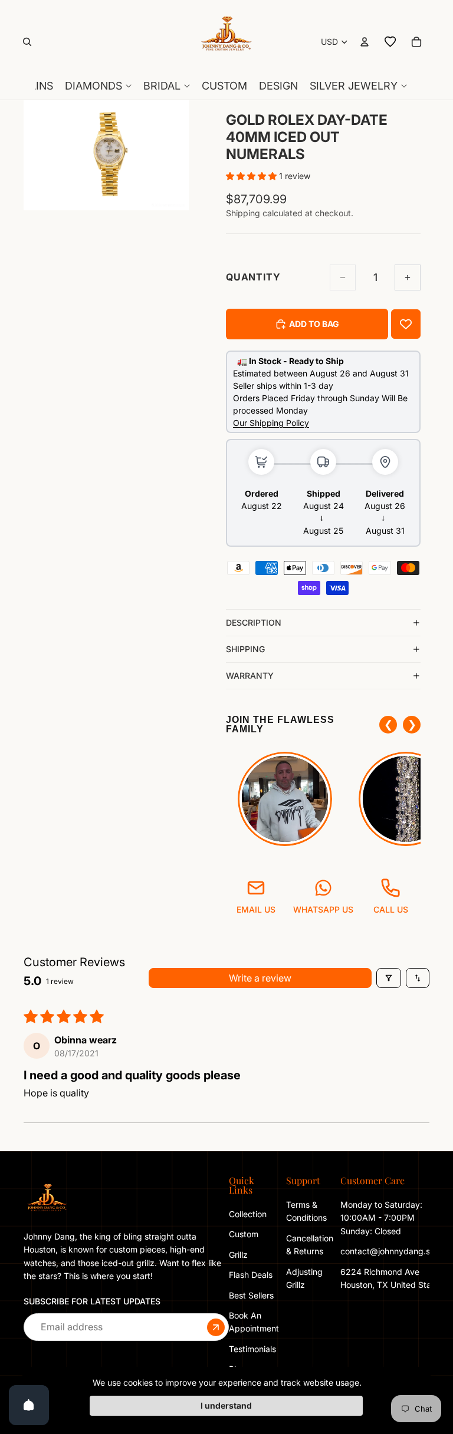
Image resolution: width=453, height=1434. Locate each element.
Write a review (260, 978)
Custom (243, 1234)
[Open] (29, 1405)
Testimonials (252, 1349)
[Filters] (388, 978)
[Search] (27, 42)
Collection (248, 1214)
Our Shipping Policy (271, 423)
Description (253, 622)
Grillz (238, 1255)
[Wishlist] (390, 42)
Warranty (250, 675)
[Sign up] (215, 1327)
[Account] (365, 42)
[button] (252, 176)
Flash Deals (251, 1275)
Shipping (245, 649)
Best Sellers (251, 1295)
